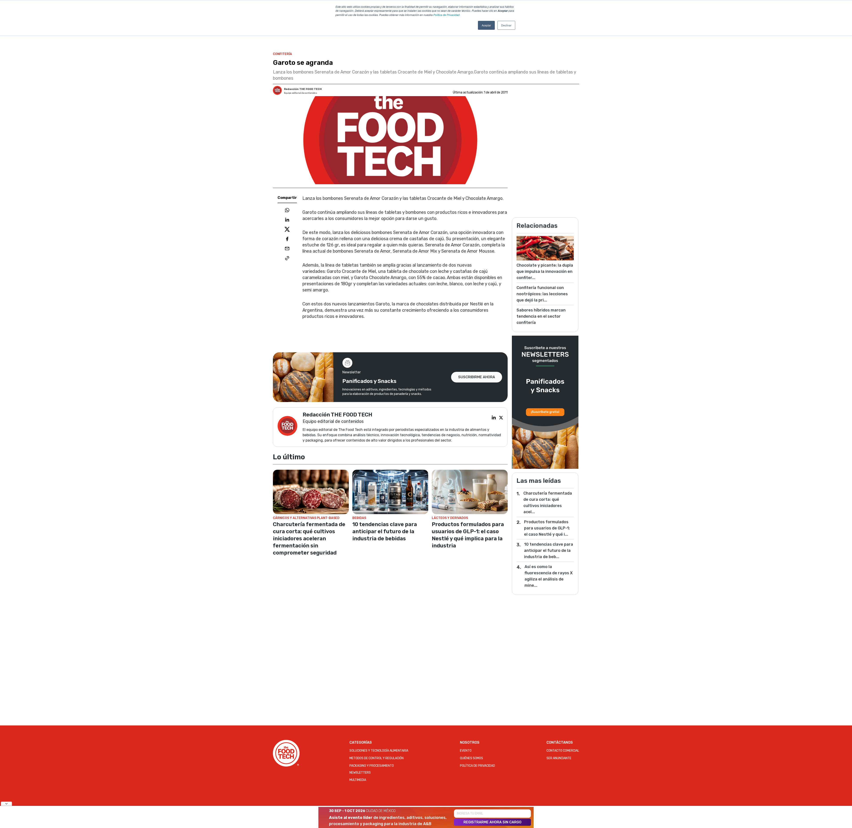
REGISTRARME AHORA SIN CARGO (492, 822)
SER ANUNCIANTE (558, 758)
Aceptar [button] (486, 25)
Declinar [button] (506, 25)
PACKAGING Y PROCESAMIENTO (371, 766)
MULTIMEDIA (357, 780)
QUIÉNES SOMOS (471, 758)
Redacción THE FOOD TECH (303, 89)
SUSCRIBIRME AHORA (476, 377)
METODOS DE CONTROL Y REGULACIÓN (376, 758)
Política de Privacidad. (446, 15)
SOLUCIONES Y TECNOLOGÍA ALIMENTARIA (378, 751)
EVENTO (465, 751)
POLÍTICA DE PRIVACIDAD (477, 766)
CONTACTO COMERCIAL (562, 751)
